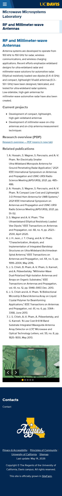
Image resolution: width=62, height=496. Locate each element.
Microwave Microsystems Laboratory (24, 14)
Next (16, 372)
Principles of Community (43, 450)
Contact (7, 407)
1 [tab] (23, 380)
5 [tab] (33, 380)
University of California (24, 454)
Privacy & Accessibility (15, 450)
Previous (8, 372)
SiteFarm (47, 476)
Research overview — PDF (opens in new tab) (28, 142)
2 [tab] (25, 380)
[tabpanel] (31, 361)
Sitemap (43, 454)
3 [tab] (28, 380)
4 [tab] (30, 380)
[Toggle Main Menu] (5, 4)
